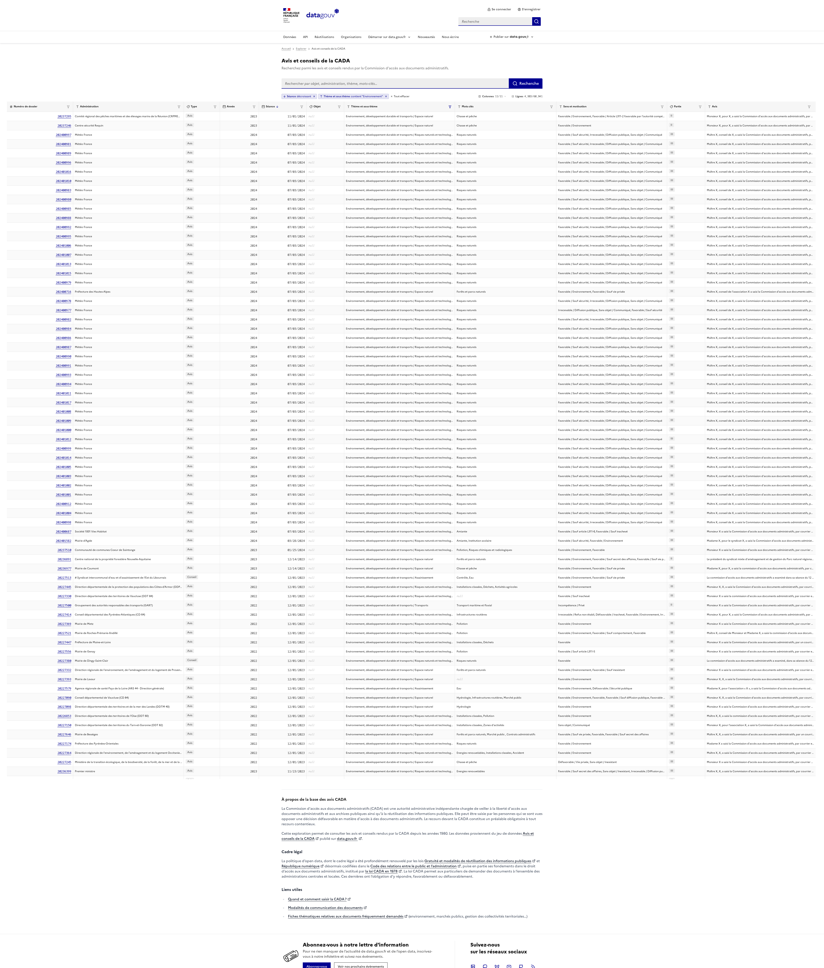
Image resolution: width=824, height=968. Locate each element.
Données (289, 37)
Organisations (351, 37)
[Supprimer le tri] (314, 96)
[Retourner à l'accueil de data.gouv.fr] (322, 15)
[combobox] (499, 21)
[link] (499, 9)
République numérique (301, 866)
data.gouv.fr (347, 838)
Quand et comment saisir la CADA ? (317, 899)
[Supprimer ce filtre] (386, 96)
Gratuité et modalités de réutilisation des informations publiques (477, 860)
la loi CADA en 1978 (381, 871)
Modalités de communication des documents (325, 907)
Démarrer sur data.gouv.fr (387, 37)
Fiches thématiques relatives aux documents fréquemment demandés (345, 916)
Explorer (301, 49)
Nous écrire (450, 37)
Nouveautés (426, 37)
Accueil (286, 49)
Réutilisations (324, 37)
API (305, 37)
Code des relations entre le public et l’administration (413, 866)
